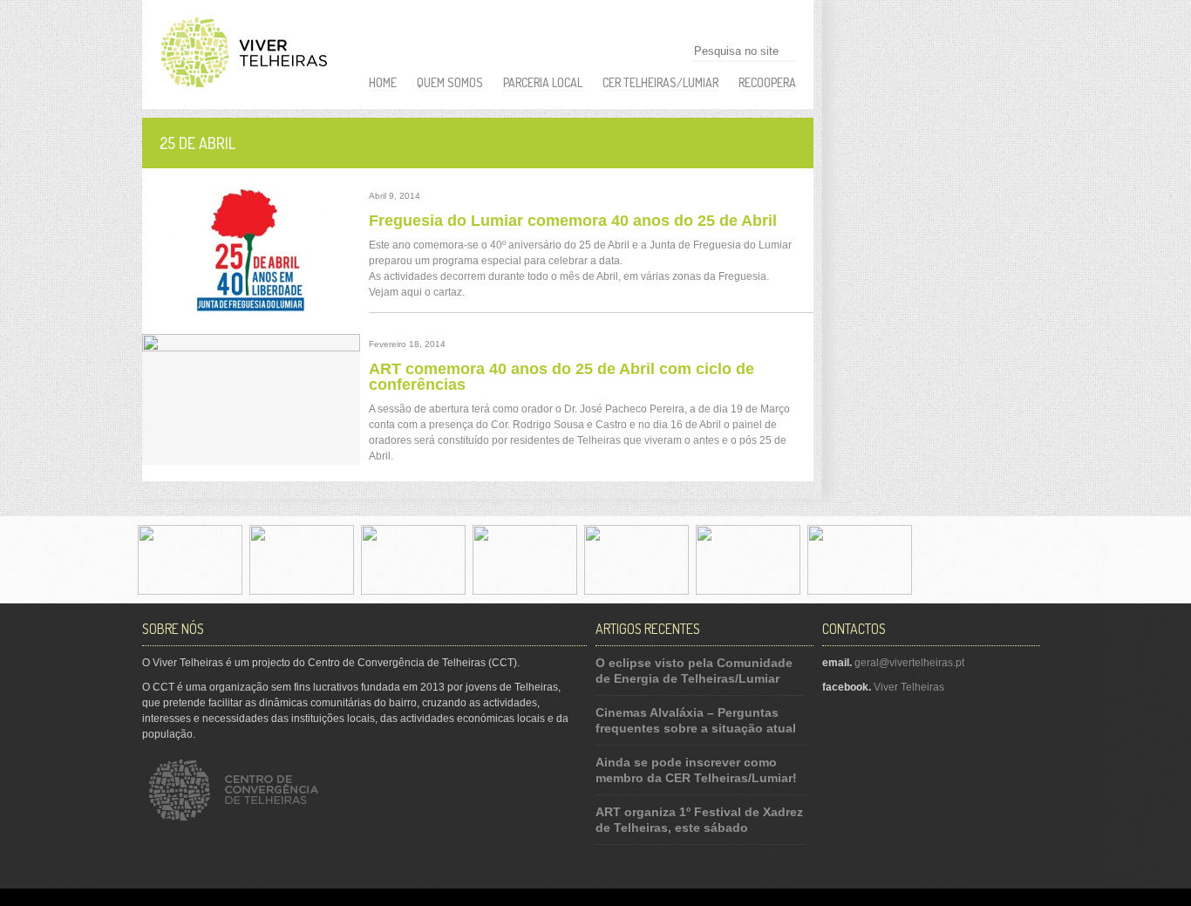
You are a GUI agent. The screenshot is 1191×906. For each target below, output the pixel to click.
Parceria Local (542, 82)
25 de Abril (197, 143)
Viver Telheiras (909, 687)
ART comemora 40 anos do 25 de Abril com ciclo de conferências (561, 376)
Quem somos (450, 82)
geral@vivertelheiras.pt (909, 663)
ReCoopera (767, 82)
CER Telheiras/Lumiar (660, 82)
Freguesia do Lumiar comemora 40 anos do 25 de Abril (573, 220)
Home (383, 82)
